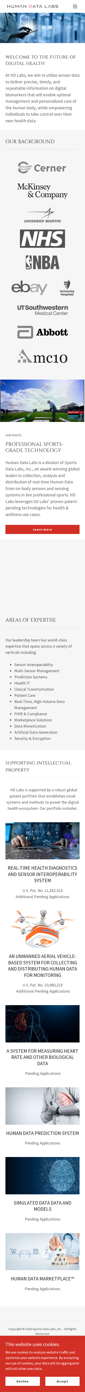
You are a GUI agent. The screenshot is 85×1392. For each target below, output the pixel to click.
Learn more (42, 529)
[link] (31, 6)
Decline (23, 1381)
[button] (75, 6)
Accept (62, 1381)
